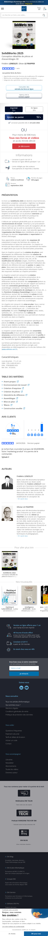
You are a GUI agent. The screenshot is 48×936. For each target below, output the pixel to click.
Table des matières (13, 376)
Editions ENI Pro (13, 903)
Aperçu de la (24, 96)
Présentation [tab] (10, 194)
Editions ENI (24, 8)
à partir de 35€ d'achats (21, 643)
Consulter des (24, 88)
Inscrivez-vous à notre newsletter (23, 663)
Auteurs (7, 468)
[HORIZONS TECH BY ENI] (24, 813)
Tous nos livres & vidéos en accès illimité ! (24, 3)
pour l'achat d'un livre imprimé (27, 626)
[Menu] (2, 8)
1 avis (17, 68)
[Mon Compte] (45, 8)
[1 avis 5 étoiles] (42, 428)
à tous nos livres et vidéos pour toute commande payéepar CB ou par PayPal (26, 634)
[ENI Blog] (24, 833)
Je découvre (24, 146)
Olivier (27, 63)
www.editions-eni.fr (9, 349)
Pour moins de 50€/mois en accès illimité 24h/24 (24, 137)
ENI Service (11, 892)
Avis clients (9, 416)
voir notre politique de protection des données (22, 664)
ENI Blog (10, 857)
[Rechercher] (44, 15)
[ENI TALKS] (24, 793)
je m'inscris (24, 674)
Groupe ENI (11, 879)
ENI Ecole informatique (15, 868)
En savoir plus (23, 499)
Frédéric (10, 63)
